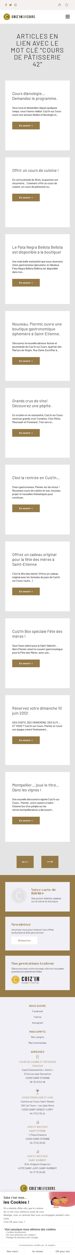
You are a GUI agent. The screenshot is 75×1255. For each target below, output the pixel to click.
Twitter (38, 1016)
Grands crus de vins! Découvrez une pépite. (32, 403)
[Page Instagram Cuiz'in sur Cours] (15, 4)
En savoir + (26, 125)
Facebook (37, 1011)
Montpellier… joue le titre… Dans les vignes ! (35, 787)
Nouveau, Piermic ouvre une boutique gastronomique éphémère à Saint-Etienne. (37, 328)
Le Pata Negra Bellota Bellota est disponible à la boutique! (37, 249)
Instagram (37, 1022)
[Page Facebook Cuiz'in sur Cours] (6, 4)
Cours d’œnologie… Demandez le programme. (34, 96)
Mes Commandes (37, 1042)
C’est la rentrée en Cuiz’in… (36, 477)
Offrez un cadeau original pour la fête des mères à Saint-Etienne (34, 559)
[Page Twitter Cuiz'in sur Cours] (10, 4)
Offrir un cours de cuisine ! (35, 170)
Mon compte (37, 1037)
